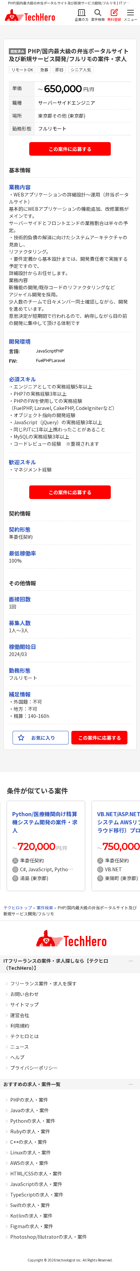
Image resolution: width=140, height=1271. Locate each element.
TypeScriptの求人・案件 (37, 1194)
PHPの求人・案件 (29, 1099)
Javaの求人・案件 (29, 1110)
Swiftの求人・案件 (30, 1205)
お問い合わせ (24, 994)
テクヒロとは (24, 1036)
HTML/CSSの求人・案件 (36, 1173)
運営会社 (19, 1015)
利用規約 (19, 1025)
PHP (60, 351)
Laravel (58, 360)
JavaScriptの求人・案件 (36, 1184)
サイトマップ (24, 1004)
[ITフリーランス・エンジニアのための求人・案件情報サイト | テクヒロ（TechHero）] (29, 15)
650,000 (63, 89)
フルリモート (52, 128)
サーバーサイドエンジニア (66, 102)
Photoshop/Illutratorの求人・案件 (48, 1236)
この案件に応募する (70, 148)
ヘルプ (17, 1057)
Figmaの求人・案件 (31, 1226)
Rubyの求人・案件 (30, 1131)
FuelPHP (44, 360)
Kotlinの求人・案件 (31, 1215)
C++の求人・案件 (28, 1141)
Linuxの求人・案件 (30, 1152)
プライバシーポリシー (34, 1067)
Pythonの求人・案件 (32, 1120)
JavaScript (46, 351)
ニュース (19, 1046)
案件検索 (45, 907)
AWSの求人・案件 (29, 1163)
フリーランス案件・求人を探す (43, 983)
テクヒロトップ (17, 907)
